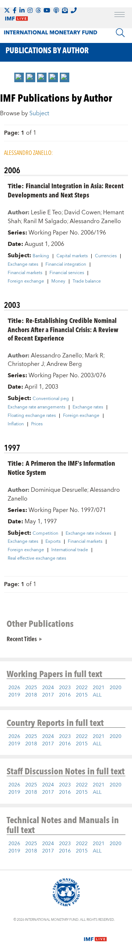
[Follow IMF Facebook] (14, 10)
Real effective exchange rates (37, 558)
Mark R (94, 355)
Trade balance (87, 281)
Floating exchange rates (32, 416)
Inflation (16, 424)
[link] (19, 77)
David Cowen (82, 212)
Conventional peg (51, 399)
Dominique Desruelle (59, 490)
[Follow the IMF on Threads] (38, 10)
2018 (31, 695)
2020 (115, 687)
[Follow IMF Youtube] (47, 10)
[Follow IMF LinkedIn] (22, 10)
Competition (45, 533)
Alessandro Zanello (95, 221)
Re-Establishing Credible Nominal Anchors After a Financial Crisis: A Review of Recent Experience (63, 329)
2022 (82, 687)
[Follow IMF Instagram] (30, 10)
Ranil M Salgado (45, 221)
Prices (37, 424)
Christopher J (26, 364)
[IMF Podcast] (56, 10)
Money (58, 281)
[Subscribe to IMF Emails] (65, 10)
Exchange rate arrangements (36, 407)
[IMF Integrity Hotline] (74, 10)
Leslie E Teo (46, 212)
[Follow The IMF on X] (7, 10)
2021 (98, 687)
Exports (52, 541)
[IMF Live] (95, 935)
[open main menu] (119, 15)
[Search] (120, 32)
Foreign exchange (26, 281)
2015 (82, 695)
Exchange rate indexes (88, 533)
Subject (39, 113)
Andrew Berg (64, 364)
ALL (97, 695)
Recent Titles (22, 638)
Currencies (106, 256)
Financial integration (65, 264)
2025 (31, 687)
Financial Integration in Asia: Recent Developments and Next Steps (66, 190)
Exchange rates (23, 264)
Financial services (67, 273)
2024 (48, 687)
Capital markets (72, 256)
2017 (48, 695)
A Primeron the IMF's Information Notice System (61, 467)
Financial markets (25, 273)
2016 (65, 695)
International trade (69, 550)
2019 (14, 695)
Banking (41, 256)
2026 (14, 687)
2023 (65, 687)
